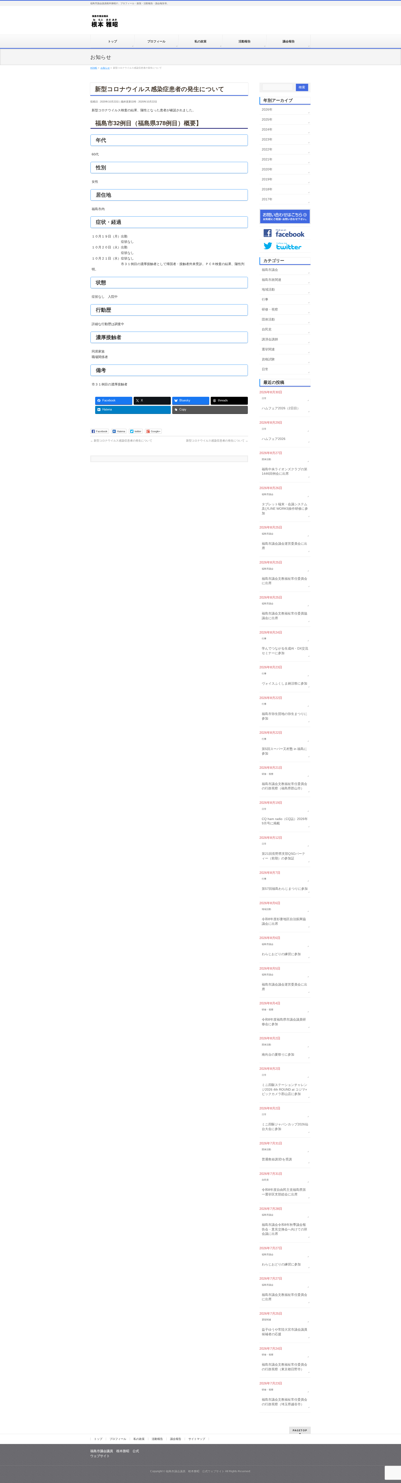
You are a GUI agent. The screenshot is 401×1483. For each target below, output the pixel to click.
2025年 (267, 119)
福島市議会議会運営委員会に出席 (284, 546)
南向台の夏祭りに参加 (278, 1054)
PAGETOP (300, 1430)
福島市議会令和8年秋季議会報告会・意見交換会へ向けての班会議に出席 (284, 1229)
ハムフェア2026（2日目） (281, 408)
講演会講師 (270, 339)
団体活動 (268, 319)
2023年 (267, 139)
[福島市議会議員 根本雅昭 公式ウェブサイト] (104, 22)
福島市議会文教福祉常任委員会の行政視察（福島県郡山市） (284, 786)
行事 (265, 299)
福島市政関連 (271, 280)
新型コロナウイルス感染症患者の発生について (121, 440)
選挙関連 (268, 349)
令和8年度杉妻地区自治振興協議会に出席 (284, 921)
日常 (265, 369)
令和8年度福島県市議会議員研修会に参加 (284, 1022)
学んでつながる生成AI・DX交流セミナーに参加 (285, 651)
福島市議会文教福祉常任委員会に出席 (284, 581)
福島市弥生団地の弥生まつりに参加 (284, 716)
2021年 (267, 159)
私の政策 (139, 1439)
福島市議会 (270, 270)
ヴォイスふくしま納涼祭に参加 (284, 683)
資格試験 (268, 359)
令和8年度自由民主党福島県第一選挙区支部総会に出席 (284, 1192)
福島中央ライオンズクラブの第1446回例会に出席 (284, 471)
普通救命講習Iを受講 (277, 1159)
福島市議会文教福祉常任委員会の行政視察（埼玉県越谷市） (284, 1402)
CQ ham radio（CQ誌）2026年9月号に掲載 (285, 821)
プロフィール (118, 1439)
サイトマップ (196, 1439)
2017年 (267, 199)
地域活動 (268, 289)
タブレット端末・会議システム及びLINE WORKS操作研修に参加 (285, 508)
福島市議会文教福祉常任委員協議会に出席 (284, 616)
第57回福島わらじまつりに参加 (285, 888)
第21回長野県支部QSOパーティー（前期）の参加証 (283, 856)
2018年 (267, 189)
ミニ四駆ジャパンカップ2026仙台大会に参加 (285, 1126)
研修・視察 (270, 309)
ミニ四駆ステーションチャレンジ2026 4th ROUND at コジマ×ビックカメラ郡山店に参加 (284, 1089)
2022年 (267, 149)
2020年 (267, 169)
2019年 (267, 179)
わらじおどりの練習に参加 (281, 954)
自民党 (267, 329)
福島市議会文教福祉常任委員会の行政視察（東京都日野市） (284, 1367)
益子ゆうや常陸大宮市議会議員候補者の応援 (284, 1332)
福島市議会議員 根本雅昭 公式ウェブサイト (195, 1471)
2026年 (267, 109)
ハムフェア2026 (273, 439)
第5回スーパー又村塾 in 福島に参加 (284, 751)
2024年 (267, 129)
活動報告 (157, 1439)
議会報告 (175, 1439)
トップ (98, 1439)
